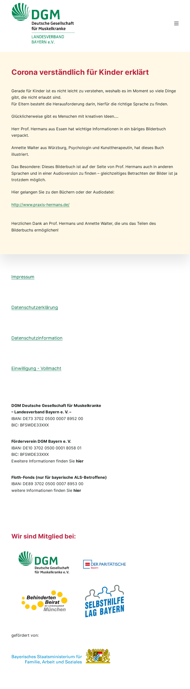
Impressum (22, 276)
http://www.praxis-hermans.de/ (40, 204)
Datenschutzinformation (37, 338)
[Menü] (176, 23)
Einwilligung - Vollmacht (36, 368)
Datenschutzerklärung (34, 307)
